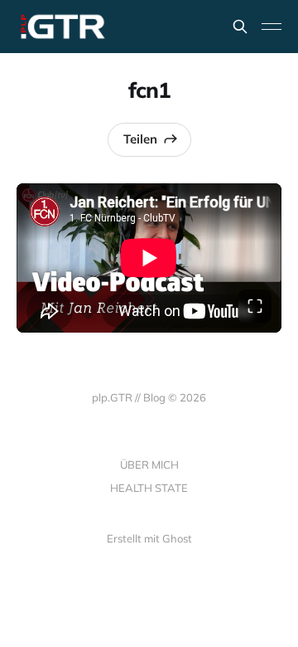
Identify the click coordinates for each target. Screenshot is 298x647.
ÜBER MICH (149, 464)
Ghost (177, 538)
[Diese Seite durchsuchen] (240, 26)
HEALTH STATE (149, 487)
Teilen (140, 139)
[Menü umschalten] (271, 26)
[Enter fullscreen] (255, 306)
